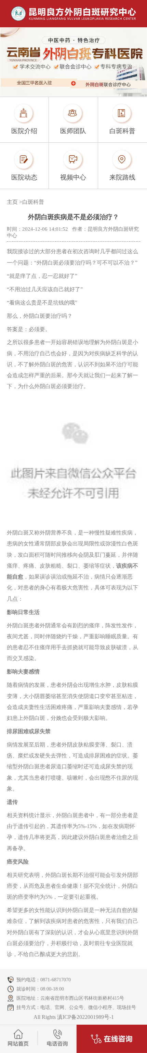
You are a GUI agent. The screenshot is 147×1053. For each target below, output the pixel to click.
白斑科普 (33, 202)
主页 (12, 202)
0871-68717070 (55, 979)
